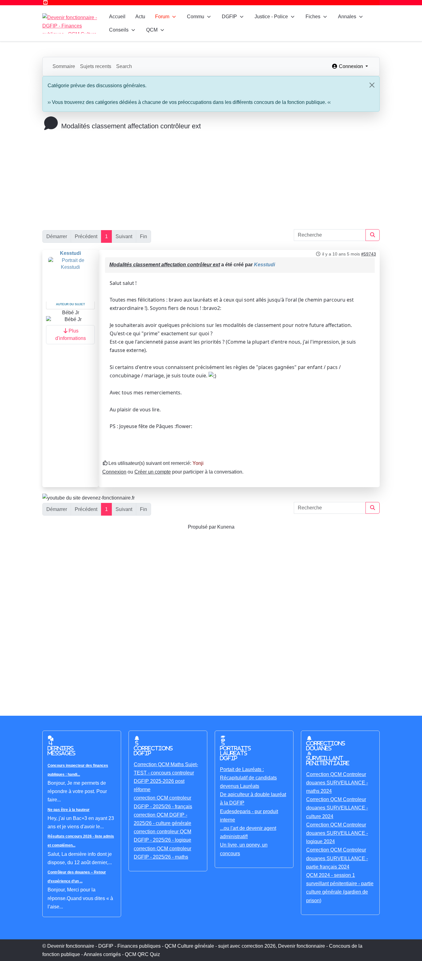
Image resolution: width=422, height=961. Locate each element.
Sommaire (64, 66)
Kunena (225, 527)
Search (124, 66)
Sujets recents (95, 66)
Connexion (114, 471)
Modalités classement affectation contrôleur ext (164, 264)
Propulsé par (202, 527)
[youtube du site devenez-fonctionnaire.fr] (88, 497)
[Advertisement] (211, 176)
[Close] (372, 85)
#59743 (368, 253)
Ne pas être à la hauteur (69, 810)
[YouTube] (45, 2)
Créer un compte (152, 471)
